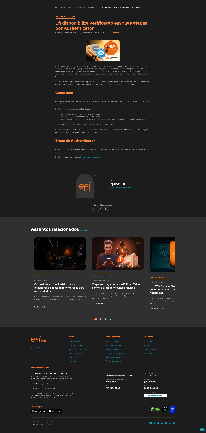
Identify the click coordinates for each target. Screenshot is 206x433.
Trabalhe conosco (37, 352)
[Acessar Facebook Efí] (94, 210)
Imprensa (147, 346)
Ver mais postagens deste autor (121, 187)
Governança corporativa (114, 353)
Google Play (143, 101)
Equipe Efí (115, 33)
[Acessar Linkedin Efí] (100, 209)
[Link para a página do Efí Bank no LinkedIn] (174, 423)
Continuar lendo (40, 307)
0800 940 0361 (151, 388)
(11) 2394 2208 (113, 388)
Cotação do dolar (150, 353)
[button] (202, 429)
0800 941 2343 (151, 375)
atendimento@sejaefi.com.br (119, 375)
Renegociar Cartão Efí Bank (77, 349)
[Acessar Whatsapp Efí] (112, 209)
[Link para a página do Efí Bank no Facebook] (166, 423)
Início (57, 7)
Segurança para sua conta (84, 7)
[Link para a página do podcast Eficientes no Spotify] (162, 423)
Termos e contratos (112, 342)
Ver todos (86, 230)
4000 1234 (111, 381)
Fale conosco (148, 342)
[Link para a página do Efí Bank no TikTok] (158, 423)
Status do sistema (150, 349)
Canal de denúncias (75, 353)
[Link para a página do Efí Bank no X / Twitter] (170, 423)
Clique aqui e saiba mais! (91, 157)
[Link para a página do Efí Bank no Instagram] (154, 423)
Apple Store (60, 104)
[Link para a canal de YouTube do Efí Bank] (150, 423)
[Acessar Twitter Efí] (106, 209)
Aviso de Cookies (112, 349)
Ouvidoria (71, 357)
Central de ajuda (74, 342)
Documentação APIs (75, 346)
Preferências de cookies (114, 361)
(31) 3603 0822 (151, 381)
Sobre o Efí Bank (36, 348)
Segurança (67, 7)
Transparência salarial (113, 357)
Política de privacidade (114, 346)
